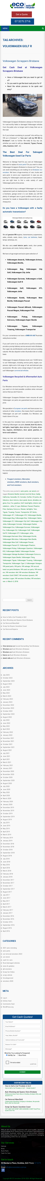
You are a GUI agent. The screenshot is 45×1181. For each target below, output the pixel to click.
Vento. (34, 512)
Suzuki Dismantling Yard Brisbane (27, 646)
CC (18, 497)
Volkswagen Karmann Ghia (12, 536)
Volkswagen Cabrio (35, 518)
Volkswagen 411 (8, 515)
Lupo (18, 506)
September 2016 (9, 925)
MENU (5, 28)
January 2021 (7, 768)
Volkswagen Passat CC (11, 545)
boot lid (28, 494)
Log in (5, 998)
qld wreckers (7, 969)
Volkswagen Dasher (30, 524)
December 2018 (8, 844)
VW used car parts (27, 569)
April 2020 (6, 795)
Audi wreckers (33, 482)
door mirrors (14, 500)
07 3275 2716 (22, 21)
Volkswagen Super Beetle (12, 557)
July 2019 (6, 823)
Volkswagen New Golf (10, 542)
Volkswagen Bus (21, 518)
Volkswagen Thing (28, 557)
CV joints (35, 497)
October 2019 (7, 814)
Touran (17, 512)
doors (30, 500)
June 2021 (6, 756)
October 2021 (7, 744)
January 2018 (7, 877)
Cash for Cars (5, 1153)
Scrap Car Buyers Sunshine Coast (15, 626)
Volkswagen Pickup (9, 548)
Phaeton (37, 506)
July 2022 (6, 720)
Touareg (11, 512)
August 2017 (7, 892)
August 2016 (7, 928)
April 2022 (6, 729)
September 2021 (9, 747)
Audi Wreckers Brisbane (20, 649)
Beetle (17, 494)
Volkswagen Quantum (25, 548)
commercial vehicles (21, 370)
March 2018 (7, 871)
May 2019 (6, 829)
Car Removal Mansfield (11, 623)
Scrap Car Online (9, 972)
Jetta (12, 506)
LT (15, 506)
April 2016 (6, 931)
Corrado (23, 497)
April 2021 (6, 759)
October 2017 (7, 886)
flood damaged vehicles (11, 963)
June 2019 (6, 826)
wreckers (18, 411)
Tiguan (5, 512)
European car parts (20, 408)
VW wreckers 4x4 (12, 572)
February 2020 (8, 802)
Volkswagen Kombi (29, 536)
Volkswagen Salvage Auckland (13, 554)
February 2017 (8, 910)
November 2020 (8, 774)
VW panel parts (8, 566)
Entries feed (7, 1001)
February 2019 (8, 838)
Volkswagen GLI (11, 530)
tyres (25, 237)
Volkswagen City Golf (22, 521)
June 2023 (6, 690)
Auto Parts (5, 1151)
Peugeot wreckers (14, 479)
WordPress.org (8, 1007)
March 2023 (7, 696)
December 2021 (8, 738)
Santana (10, 509)
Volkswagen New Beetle (27, 539)
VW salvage (26, 566)
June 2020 (6, 789)
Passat (30, 506)
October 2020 (7, 777)
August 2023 (7, 684)
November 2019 (8, 811)
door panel (23, 500)
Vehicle (3, 1146)
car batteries (32, 237)
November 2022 (8, 708)
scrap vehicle (7, 975)
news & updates (8, 966)
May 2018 (6, 865)
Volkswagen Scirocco (33, 554)
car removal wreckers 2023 (12, 954)
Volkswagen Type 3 (19, 563)
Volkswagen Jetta (26, 533)
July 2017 (6, 895)
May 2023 (6, 693)
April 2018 (6, 868)
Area (2, 1148)
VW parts (17, 566)
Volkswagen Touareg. (25, 560)
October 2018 (7, 850)
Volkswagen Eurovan (22, 527)
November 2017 (8, 883)
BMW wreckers (21, 482)
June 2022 (6, 723)
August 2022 (7, 717)
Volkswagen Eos (9, 527)
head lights (28, 503)
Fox (12, 503)
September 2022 (9, 714)
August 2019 (7, 820)
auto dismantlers (31, 1133)
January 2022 (7, 735)
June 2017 (6, 898)
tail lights (29, 509)
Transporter (25, 512)
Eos (8, 503)
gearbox (17, 503)
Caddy (38, 494)
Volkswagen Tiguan (10, 560)
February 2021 (8, 765)
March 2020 (7, 798)
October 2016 (7, 922)
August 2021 (7, 750)
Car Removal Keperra (10, 629)
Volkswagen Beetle (34, 515)
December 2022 (8, 705)
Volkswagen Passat (26, 542)
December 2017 (8, 880)
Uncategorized (8, 978)
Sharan (23, 509)
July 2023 (6, 687)
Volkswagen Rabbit (13, 551)
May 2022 (6, 726)
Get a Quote (22, 14)
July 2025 (6, 675)
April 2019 (6, 832)
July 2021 (6, 753)
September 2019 (9, 817)
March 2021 (7, 762)
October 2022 (7, 711)
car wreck (32, 491)
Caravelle (13, 497)
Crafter (29, 497)
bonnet (22, 494)
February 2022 (8, 732)
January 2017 (7, 913)
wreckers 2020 (8, 981)
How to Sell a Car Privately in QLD (14, 617)
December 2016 (8, 916)
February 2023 (8, 699)
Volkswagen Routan (28, 551)
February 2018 (8, 874)
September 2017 (9, 889)
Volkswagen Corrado (14, 524)
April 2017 (6, 904)
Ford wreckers (15, 485)
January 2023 (7, 702)
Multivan (24, 506)
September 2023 (9, 681)
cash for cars (7, 960)
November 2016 (8, 919)
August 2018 (7, 856)
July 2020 (6, 786)
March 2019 (7, 835)
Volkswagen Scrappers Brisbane (21, 61)
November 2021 (8, 741)
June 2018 (6, 862)
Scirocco (16, 509)
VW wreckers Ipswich (26, 575)
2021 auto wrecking (10, 948)
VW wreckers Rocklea (22, 578)
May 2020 (6, 792)
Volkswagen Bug (9, 518)
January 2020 (7, 805)
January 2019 (7, 841)
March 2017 (7, 907)
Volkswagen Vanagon (34, 563)
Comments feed (8, 1004)
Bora (33, 494)
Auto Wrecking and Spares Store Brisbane (18, 620)
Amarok (11, 494)
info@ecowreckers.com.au (16, 1167)
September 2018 (9, 853)
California (6, 497)
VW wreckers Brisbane (27, 572)
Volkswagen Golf (24, 530)
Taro (35, 509)
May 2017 (6, 901)
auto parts (22, 164)
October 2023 (7, 678)
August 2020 (7, 783)
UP (31, 512)
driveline (36, 500)
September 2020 (9, 780)
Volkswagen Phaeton (27, 545)
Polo (4, 509)
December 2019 (8, 807)
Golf (22, 503)
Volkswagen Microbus (10, 539)
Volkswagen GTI (14, 533)
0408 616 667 (31, 335)
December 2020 (8, 771)
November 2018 (8, 847)
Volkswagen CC (8, 521)
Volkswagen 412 (21, 515)
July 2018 (6, 859)
